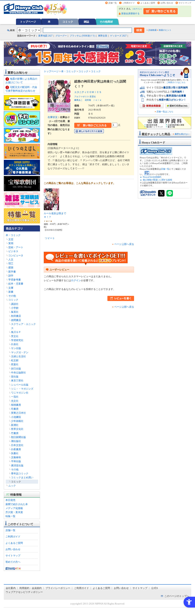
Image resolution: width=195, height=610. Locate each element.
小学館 (14, 308)
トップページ (28, 21)
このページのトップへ (176, 596)
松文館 (14, 360)
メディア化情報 (14, 508)
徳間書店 (16, 320)
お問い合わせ (167, 3)
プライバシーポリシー (58, 588)
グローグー (61, 35)
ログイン (137, 9)
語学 (10, 275)
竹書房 (14, 433)
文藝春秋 (16, 457)
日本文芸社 (17, 445)
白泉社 (14, 344)
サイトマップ (185, 3)
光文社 (14, 400)
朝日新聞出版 (18, 437)
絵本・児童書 (15, 283)
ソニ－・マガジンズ (22, 388)
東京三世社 (17, 380)
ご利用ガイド (128, 3)
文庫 (10, 287)
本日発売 (10, 500)
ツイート (50, 238)
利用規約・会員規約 (30, 588)
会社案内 (11, 588)
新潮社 (14, 425)
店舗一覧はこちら (165, 112)
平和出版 (16, 461)
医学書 (12, 271)
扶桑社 (14, 453)
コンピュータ (15, 255)
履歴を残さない (182, 134)
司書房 (14, 408)
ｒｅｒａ (97, 100)
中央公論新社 (18, 372)
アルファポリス (81, 96)
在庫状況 (53, 117)
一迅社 (14, 396)
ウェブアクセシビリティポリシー (24, 592)
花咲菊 (88, 100)
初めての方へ (13, 561)
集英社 (14, 312)
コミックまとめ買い (22, 477)
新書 (10, 291)
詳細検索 (152, 30)
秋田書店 (16, 316)
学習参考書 (14, 279)
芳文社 (14, 336)
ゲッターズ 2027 (118, 35)
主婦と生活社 (18, 356)
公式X (154, 588)
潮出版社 (16, 441)
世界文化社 (17, 429)
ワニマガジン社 (19, 392)
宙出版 (14, 376)
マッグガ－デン (19, 352)
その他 (12, 295)
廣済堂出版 (17, 465)
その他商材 (106, 21)
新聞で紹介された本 (17, 504)
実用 (10, 243)
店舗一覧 (112, 3)
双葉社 (14, 364)
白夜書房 (16, 449)
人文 (10, 259)
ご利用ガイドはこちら (175, 82)
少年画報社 (17, 421)
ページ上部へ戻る (124, 244)
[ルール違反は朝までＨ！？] (51, 208)
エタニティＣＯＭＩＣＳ (89, 92)
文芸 (10, 239)
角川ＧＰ (16, 332)
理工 (10, 263)
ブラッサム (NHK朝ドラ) (82, 35)
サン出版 (16, 348)
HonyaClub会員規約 (152, 177)
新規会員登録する (130, 13)
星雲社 (93, 96)
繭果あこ (78, 100)
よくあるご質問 (147, 3)
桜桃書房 (16, 404)
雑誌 (86, 21)
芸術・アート (15, 247)
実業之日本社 (18, 412)
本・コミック (13, 235)
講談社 (14, 304)
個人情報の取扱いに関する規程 (157, 180)
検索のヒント (165, 30)
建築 (10, 267)
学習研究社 (17, 340)
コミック (67, 21)
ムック (12, 485)
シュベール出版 (19, 384)
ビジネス (13, 251)
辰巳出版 (16, 368)
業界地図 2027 (45, 35)
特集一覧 (10, 516)
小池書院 (16, 417)
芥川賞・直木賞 (14, 512)
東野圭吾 (102, 35)
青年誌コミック (19, 473)
